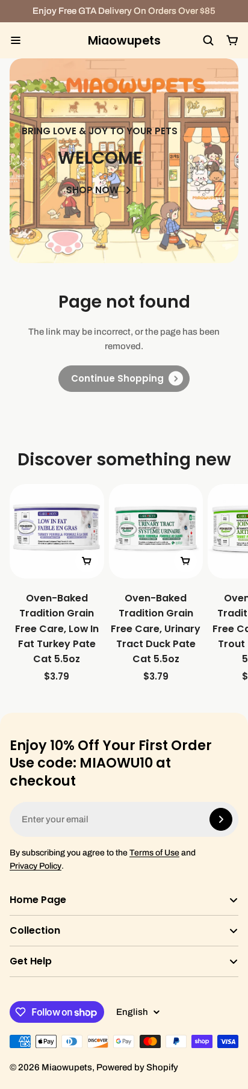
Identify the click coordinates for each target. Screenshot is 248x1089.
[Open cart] (232, 40)
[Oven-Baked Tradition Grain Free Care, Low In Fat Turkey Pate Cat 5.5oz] (57, 584)
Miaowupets (124, 41)
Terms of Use (154, 852)
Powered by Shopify (137, 1067)
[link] (124, 378)
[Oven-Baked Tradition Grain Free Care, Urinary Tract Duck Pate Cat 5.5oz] (156, 584)
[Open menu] (16, 40)
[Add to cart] (86, 561)
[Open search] (208, 40)
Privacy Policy (35, 865)
